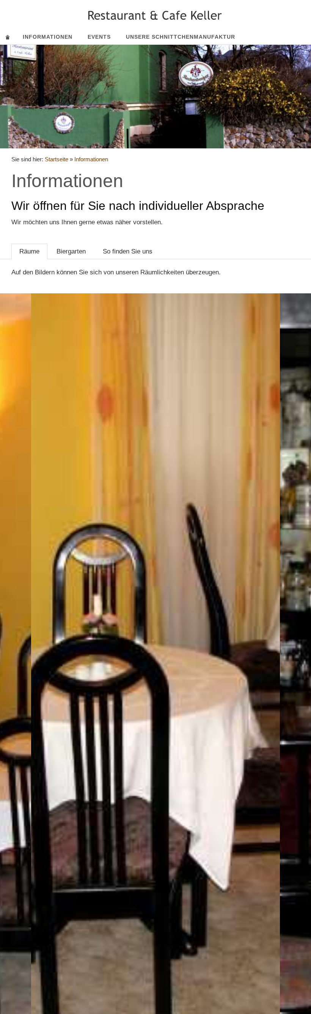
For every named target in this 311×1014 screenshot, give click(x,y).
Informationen (47, 37)
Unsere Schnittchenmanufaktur (180, 37)
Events (99, 37)
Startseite (56, 159)
